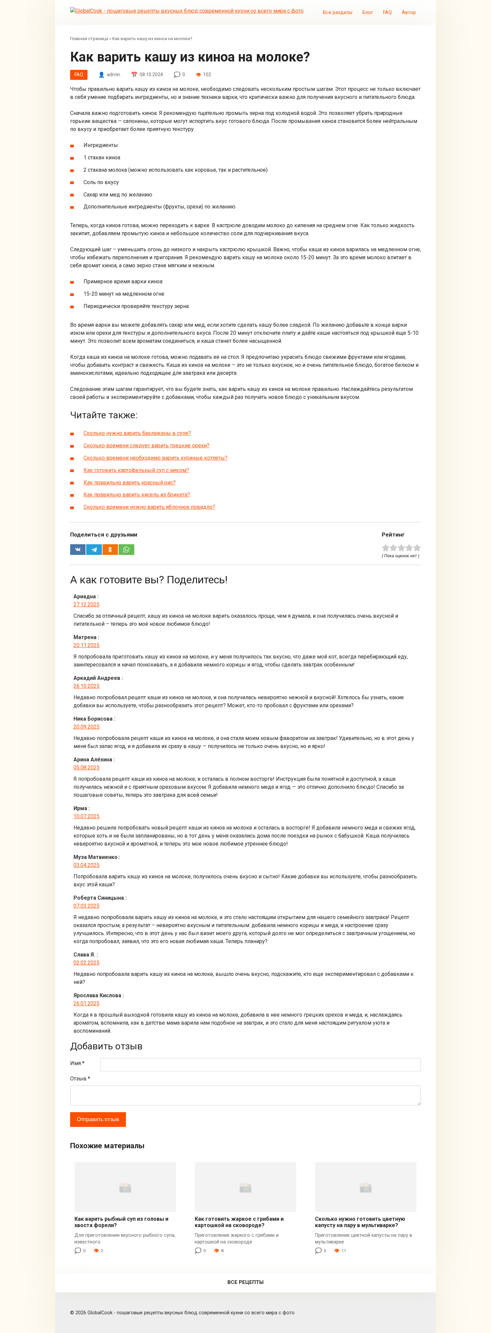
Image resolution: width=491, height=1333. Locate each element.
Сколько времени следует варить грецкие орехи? (146, 445)
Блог (367, 12)
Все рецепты (245, 1282)
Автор (409, 12)
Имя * (77, 1063)
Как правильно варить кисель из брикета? (137, 494)
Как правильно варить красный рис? (130, 482)
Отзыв (80, 1078)
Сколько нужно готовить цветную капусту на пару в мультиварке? (360, 1222)
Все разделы (337, 12)
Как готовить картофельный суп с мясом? (136, 470)
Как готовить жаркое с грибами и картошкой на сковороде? (239, 1222)
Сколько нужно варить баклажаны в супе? (137, 433)
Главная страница (89, 38)
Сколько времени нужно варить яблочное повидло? (149, 507)
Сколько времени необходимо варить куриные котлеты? (155, 458)
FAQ (387, 12)
